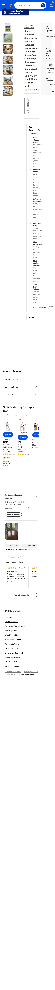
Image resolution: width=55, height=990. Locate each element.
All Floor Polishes (11, 648)
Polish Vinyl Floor (11, 622)
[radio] (27, 105)
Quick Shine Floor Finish (14, 653)
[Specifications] (35, 387)
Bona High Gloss (11, 631)
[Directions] (35, 394)
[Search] (43, 5)
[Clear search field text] (39, 5)
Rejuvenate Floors (12, 644)
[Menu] (4, 5)
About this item (12, 371)
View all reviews (13, 514)
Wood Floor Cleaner (12, 657)
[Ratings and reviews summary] (35, 495)
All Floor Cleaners (12, 666)
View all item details (38, 307)
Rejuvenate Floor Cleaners (15, 626)
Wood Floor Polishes (13, 662)
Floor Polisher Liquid (13, 639)
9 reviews (17, 504)
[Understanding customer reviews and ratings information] (29, 508)
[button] (32, 130)
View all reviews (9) (21, 595)
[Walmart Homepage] (10, 5)
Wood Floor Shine (12, 635)
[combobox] (30, 5)
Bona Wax (9, 617)
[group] (34, 89)
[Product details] (35, 380)
